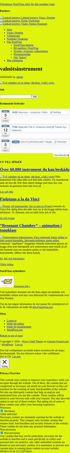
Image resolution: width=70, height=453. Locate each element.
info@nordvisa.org (42, 307)
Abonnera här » (22, 286)
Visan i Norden (15, 32)
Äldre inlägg (6, 264)
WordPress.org (15, 329)
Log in (18, 344)
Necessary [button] (5, 407)
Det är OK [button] (5, 356)
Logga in (11, 320)
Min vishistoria (15, 60)
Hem (9, 29)
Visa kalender (60, 155)
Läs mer (16, 356)
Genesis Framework (58, 341)
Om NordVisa (14, 42)
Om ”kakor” (20, 57)
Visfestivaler (13, 35)
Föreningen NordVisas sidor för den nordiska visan (27, 4)
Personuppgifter (22, 54)
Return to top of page (11, 335)
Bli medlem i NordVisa (26, 48)
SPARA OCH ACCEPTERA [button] (16, 451)
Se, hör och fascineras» (12, 258)
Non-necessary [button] (8, 429)
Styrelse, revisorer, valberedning (31, 51)
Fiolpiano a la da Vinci (19, 199)
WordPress (7, 344)
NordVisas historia (23, 45)
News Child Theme (32, 341)
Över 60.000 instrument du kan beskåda (34, 169)
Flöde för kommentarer (19, 326)
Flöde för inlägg (15, 323)
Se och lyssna (7, 218)
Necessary (9, 411)
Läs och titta (6, 191)
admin (19, 77)
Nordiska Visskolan (17, 38)
